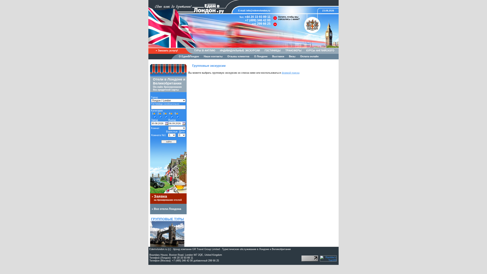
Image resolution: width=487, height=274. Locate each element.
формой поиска (290, 72)
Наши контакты (213, 56)
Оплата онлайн (309, 56)
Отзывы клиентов (238, 56)
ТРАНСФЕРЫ (293, 50)
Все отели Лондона (167, 208)
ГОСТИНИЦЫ (273, 50)
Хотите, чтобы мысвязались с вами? (289, 18)
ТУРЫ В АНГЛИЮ (204, 50)
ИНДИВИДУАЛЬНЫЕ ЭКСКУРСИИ (240, 50)
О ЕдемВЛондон (189, 56)
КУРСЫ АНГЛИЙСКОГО (320, 50)
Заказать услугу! (168, 50)
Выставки (278, 56)
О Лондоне (260, 56)
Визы (292, 56)
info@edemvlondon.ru (258, 10)
